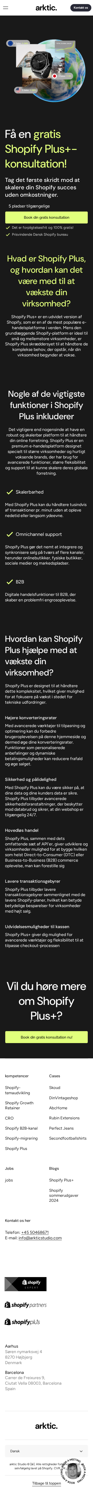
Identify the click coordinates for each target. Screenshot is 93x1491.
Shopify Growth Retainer (19, 1105)
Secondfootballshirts (68, 1138)
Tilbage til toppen (46, 1483)
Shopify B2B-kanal (21, 1128)
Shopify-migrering (21, 1138)
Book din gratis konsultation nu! (46, 1037)
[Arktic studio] (46, 7)
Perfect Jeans (61, 1128)
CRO (9, 1118)
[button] (5, 7)
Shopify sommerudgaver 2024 (63, 1195)
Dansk (15, 1451)
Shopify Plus (16, 1148)
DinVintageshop (63, 1097)
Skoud (54, 1087)
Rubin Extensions (64, 1118)
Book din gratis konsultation (46, 217)
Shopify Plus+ (61, 1180)
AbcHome (58, 1107)
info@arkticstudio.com (40, 1237)
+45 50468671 (35, 1232)
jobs (9, 1180)
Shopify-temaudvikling (17, 1090)
